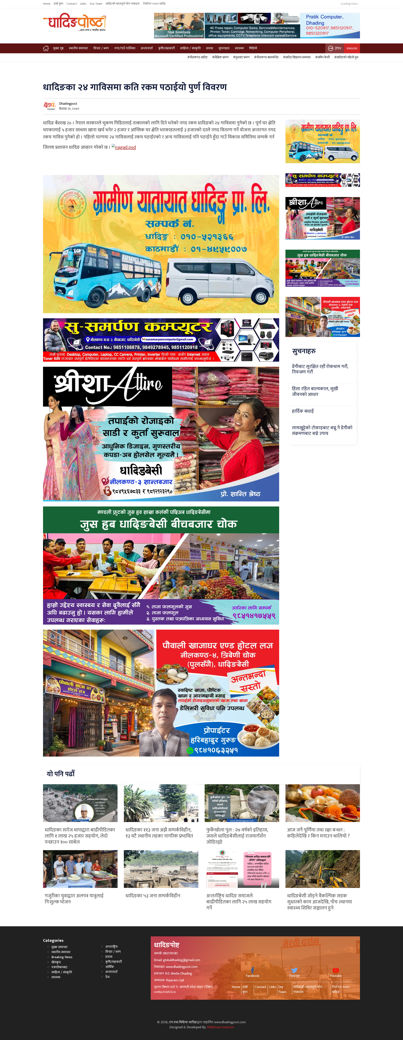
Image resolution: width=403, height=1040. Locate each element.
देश (107, 977)
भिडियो (253, 48)
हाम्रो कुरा (58, 3)
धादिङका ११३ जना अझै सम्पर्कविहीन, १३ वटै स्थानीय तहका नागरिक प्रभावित (159, 833)
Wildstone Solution (220, 1027)
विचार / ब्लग (101, 48)
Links (83, 3)
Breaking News (61, 957)
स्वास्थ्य (239, 48)
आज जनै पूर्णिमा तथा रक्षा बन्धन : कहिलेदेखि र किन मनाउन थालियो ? (318, 833)
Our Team (96, 3)
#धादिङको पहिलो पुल (345, 57)
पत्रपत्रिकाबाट (59, 967)
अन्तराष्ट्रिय (111, 947)
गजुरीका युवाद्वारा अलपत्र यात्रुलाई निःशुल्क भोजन (74, 899)
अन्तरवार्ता (147, 48)
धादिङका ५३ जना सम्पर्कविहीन (153, 896)
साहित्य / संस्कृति (190, 48)
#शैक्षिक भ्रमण (220, 57)
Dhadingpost (68, 104)
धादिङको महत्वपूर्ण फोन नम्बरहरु (123, 3)
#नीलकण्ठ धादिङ (197, 57)
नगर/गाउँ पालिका (124, 48)
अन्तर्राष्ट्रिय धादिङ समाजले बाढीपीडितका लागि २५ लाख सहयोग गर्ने (238, 902)
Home (46, 3)
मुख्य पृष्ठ (58, 48)
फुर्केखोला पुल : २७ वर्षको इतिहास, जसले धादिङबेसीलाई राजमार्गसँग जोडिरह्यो (237, 836)
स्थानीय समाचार (78, 48)
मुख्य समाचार (59, 947)
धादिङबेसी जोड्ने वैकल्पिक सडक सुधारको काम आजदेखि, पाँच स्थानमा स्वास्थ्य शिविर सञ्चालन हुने (319, 902)
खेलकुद (56, 962)
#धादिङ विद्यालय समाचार (296, 57)
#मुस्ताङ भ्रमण (241, 57)
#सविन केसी (322, 57)
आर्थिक (109, 967)
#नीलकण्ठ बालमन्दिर (266, 57)
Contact (72, 3)
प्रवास (209, 48)
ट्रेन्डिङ (338, 48)
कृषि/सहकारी (166, 48)
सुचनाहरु (224, 48)
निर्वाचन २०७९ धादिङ (154, 3)
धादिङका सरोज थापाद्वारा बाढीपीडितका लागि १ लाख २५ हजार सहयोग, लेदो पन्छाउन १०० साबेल (80, 836)
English (352, 48)
